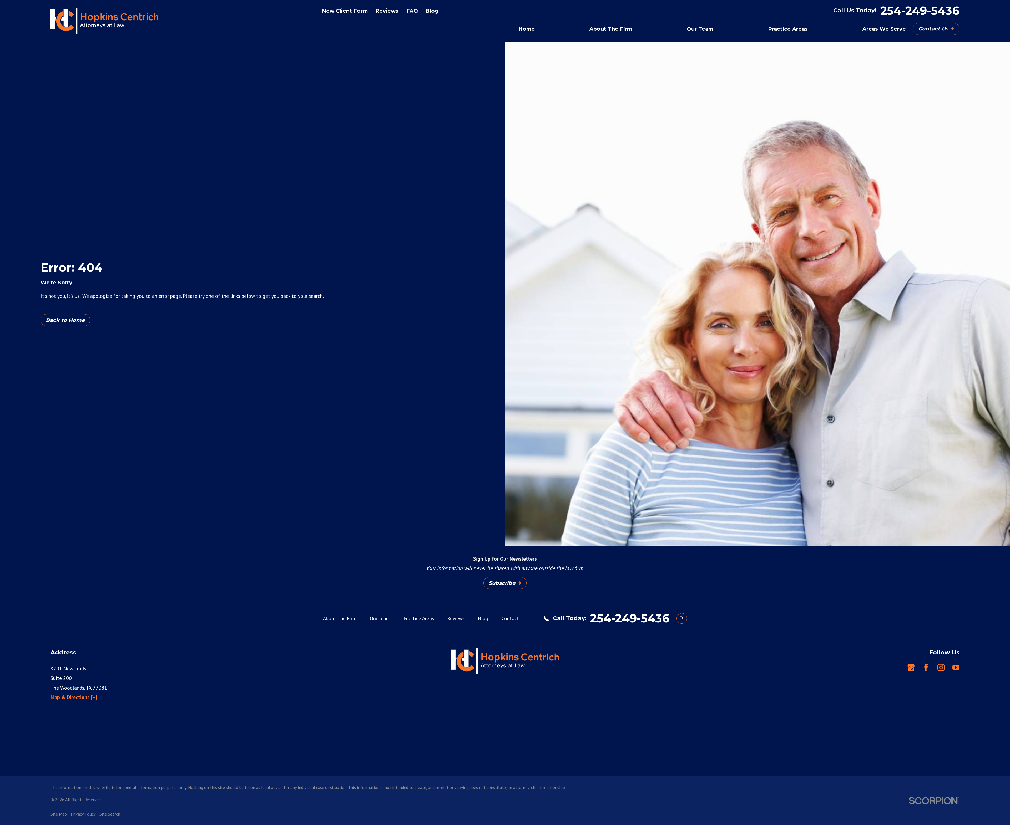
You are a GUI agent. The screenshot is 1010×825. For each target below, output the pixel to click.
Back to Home (65, 320)
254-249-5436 (919, 10)
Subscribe (502, 583)
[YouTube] (955, 667)
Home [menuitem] (526, 29)
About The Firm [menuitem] (610, 29)
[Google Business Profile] (911, 667)
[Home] (104, 21)
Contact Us (933, 28)
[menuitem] (58, 814)
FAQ (412, 11)
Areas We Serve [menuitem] (884, 29)
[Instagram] (941, 667)
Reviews (386, 11)
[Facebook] (926, 667)
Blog (432, 11)
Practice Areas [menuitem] (788, 29)
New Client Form (345, 11)
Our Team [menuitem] (700, 29)
